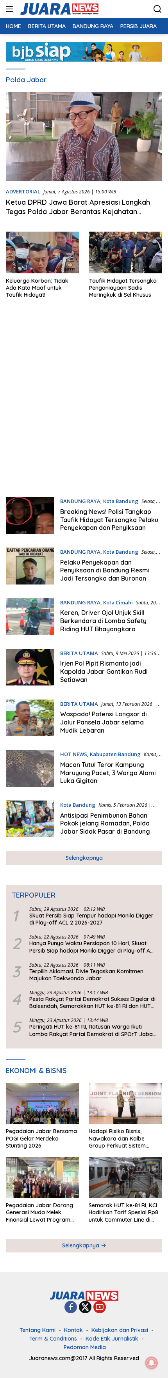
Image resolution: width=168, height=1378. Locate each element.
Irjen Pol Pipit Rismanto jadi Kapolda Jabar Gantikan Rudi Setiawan (104, 671)
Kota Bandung (120, 501)
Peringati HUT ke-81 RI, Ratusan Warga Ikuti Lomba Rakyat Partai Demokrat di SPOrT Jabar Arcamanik (92, 1030)
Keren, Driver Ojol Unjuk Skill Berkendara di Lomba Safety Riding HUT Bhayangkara (103, 621)
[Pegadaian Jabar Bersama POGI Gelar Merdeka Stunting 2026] (42, 1103)
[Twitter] (85, 1307)
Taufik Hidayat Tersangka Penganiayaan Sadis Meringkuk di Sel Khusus (123, 287)
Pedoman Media (85, 1347)
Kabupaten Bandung (115, 754)
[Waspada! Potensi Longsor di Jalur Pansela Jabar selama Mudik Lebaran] (30, 719)
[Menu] (11, 9)
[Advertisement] (84, 401)
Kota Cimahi (118, 602)
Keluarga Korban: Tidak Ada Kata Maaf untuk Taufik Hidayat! (37, 287)
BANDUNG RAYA (80, 501)
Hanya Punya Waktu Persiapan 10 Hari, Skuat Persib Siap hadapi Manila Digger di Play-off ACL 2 (92, 947)
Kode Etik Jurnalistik (112, 1338)
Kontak (73, 1330)
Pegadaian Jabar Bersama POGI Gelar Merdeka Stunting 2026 (41, 1138)
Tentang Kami (37, 1330)
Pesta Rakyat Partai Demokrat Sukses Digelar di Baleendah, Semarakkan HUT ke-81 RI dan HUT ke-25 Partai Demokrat (92, 1002)
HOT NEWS (73, 754)
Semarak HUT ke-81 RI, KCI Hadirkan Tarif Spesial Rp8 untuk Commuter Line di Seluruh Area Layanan (123, 1212)
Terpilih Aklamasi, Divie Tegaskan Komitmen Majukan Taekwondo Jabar (86, 975)
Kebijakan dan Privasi (119, 1330)
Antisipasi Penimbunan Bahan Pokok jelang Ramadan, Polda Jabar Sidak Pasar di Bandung (105, 823)
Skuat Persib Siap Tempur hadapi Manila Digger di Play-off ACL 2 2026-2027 (91, 919)
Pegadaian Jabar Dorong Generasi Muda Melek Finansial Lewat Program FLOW (39, 1212)
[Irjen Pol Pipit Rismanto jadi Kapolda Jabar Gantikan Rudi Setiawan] (30, 668)
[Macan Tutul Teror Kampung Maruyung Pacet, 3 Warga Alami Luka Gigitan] (30, 769)
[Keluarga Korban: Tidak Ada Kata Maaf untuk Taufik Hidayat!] (42, 252)
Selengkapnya (84, 857)
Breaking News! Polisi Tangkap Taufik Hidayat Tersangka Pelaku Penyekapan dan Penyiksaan (109, 520)
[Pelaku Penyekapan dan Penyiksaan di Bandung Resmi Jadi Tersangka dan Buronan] (30, 566)
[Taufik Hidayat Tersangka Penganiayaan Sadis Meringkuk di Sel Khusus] (126, 252)
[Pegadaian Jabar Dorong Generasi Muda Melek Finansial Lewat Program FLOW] (42, 1177)
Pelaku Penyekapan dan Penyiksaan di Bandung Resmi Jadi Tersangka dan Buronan (105, 570)
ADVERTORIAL (23, 191)
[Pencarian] (157, 9)
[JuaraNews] (58, 9)
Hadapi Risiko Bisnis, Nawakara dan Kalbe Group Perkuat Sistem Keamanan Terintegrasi (119, 1138)
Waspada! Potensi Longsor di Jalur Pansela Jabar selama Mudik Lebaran (103, 722)
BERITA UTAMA (79, 653)
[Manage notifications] (151, 1363)
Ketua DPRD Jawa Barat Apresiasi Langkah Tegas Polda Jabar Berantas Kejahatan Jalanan (78, 211)
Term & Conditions (53, 1338)
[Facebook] (70, 1307)
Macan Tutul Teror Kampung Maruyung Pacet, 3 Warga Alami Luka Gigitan (108, 773)
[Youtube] (99, 1307)
